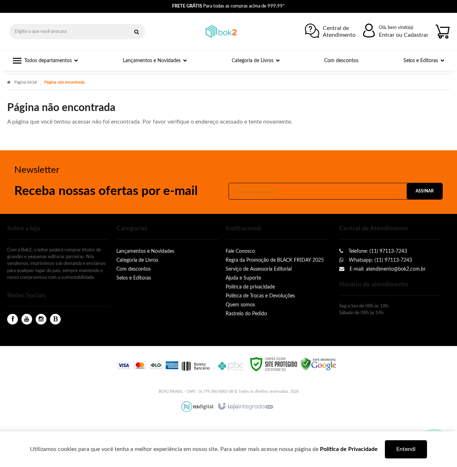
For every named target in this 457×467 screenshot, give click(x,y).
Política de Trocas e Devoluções (260, 295)
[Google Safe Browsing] (318, 364)
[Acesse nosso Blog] (55, 319)
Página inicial (25, 82)
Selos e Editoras (133, 278)
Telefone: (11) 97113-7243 (377, 251)
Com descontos (133, 269)
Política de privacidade (250, 287)
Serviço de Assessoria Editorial (259, 269)
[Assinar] (424, 191)
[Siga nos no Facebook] (12, 319)
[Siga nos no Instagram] (41, 319)
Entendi (406, 449)
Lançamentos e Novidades (145, 251)
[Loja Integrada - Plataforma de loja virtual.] (245, 406)
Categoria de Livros (137, 260)
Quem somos (240, 304)
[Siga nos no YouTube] (26, 319)
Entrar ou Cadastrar (403, 35)
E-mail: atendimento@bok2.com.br (387, 269)
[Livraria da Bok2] (222, 32)
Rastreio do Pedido (246, 313)
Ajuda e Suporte (243, 278)
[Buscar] (136, 31)
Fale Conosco (240, 251)
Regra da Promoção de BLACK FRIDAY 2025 (275, 260)
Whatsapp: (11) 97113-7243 (379, 260)
